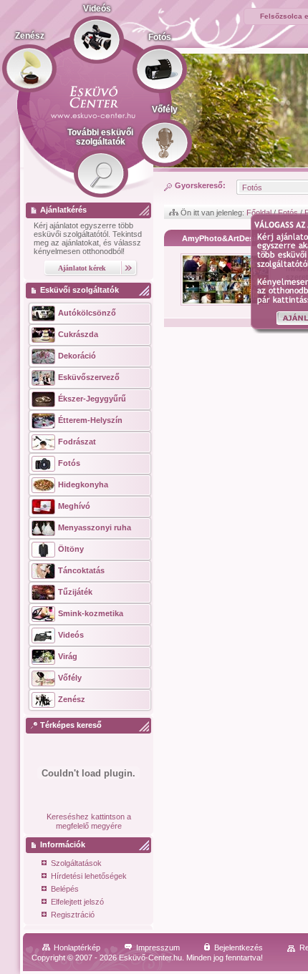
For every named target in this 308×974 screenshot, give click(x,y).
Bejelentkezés (238, 947)
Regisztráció (73, 914)
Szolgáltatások (76, 863)
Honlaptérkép (77, 947)
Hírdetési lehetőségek (89, 876)
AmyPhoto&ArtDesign (224, 238)
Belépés (65, 889)
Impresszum (158, 947)
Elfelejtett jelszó (77, 901)
